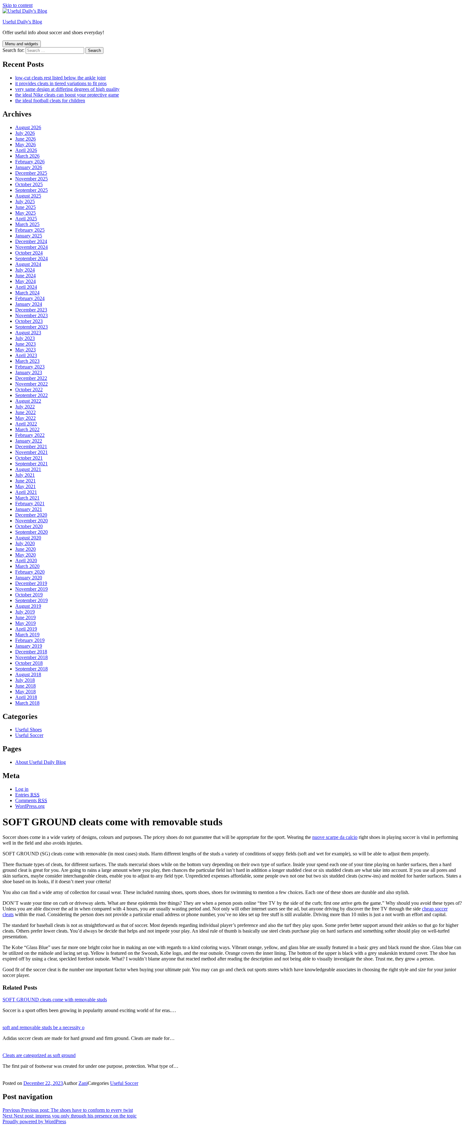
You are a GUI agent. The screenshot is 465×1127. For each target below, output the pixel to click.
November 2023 (31, 315)
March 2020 (27, 566)
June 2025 (25, 207)
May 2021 (25, 486)
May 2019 (25, 623)
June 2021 (25, 480)
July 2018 (25, 680)
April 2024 (26, 287)
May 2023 (25, 349)
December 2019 (31, 583)
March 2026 (27, 156)
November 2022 (31, 384)
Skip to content (18, 5)
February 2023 (30, 366)
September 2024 (31, 258)
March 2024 (27, 292)
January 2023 (28, 372)
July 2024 (25, 270)
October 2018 (29, 663)
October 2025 (29, 184)
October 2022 (29, 389)
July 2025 (25, 201)
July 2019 (25, 611)
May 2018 (25, 691)
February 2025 (30, 230)
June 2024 (25, 275)
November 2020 (31, 520)
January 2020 (28, 577)
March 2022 (27, 429)
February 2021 (30, 503)
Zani (83, 1083)
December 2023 (31, 309)
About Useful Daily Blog (40, 762)
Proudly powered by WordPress (34, 1121)
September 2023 (31, 327)
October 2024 (29, 252)
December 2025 (31, 173)
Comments (31, 800)
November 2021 (31, 452)
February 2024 (30, 298)
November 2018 (31, 657)
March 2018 (27, 703)
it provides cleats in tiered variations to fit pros (61, 83)
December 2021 (31, 446)
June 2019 (25, 617)
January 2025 (28, 235)
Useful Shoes (28, 729)
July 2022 (25, 406)
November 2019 (31, 589)
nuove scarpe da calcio (334, 837)
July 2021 (25, 475)
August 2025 (28, 195)
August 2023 (28, 332)
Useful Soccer (29, 735)
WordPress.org (30, 806)
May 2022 (25, 418)
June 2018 (25, 686)
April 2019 (26, 629)
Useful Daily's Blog (22, 21)
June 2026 (25, 139)
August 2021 (28, 469)
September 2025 (31, 190)
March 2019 (27, 634)
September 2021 (31, 463)
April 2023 (26, 355)
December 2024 (31, 241)
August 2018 (28, 674)
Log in (21, 789)
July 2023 (25, 338)
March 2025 (27, 224)
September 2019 (31, 600)
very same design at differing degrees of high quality (67, 89)
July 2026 (25, 133)
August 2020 (28, 537)
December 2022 (31, 378)
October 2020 (29, 526)
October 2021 (29, 458)
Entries (27, 794)
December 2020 (31, 515)
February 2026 (30, 161)
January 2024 (28, 304)
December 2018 (31, 651)
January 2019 (28, 646)
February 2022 (30, 435)
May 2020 (25, 554)
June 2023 (25, 344)
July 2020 (25, 543)
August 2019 (28, 606)
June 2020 (25, 549)
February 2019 (30, 640)
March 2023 (27, 361)
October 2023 (29, 321)
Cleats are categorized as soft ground (39, 1055)
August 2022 (28, 401)
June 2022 (25, 412)
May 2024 (25, 281)
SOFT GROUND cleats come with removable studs (55, 999)
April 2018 (26, 697)
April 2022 (26, 423)
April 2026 (26, 150)
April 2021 (26, 492)
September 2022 (31, 395)
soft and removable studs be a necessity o (43, 1027)
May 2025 (25, 213)
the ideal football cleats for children (50, 100)
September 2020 (31, 532)
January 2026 (28, 167)
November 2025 (31, 178)
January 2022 (28, 441)
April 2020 (26, 560)
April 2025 (26, 218)
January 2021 (28, 509)
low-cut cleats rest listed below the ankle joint (60, 77)
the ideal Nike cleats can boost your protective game (67, 95)
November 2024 (31, 247)
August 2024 (28, 264)
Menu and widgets (21, 43)
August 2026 (28, 127)
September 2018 (31, 668)
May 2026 (25, 144)
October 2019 (29, 594)
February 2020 (30, 572)
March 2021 (27, 498)
